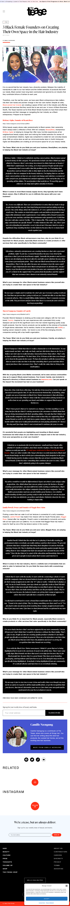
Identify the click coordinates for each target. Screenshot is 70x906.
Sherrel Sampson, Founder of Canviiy (17, 311)
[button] (66, 886)
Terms (57, 865)
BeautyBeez (50, 130)
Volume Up (8, 865)
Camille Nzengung (9, 40)
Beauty (6, 852)
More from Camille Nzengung (47, 747)
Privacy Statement (50, 903)
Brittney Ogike (8, 132)
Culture (6, 855)
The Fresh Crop (10, 872)
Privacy (57, 862)
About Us (58, 848)
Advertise (58, 869)
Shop (5, 869)
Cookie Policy (42, 903)
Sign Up (56, 835)
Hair (5, 848)
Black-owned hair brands (12, 105)
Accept (46, 898)
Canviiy (10, 320)
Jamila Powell (15, 517)
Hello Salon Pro (35, 880)
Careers (58, 855)
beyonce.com (46, 379)
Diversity (58, 858)
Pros (6, 22)
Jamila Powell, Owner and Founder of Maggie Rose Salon (24, 507)
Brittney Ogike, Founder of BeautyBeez (18, 120)
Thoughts (7, 862)
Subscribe (54, 713)
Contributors (60, 852)
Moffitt (60, 327)
